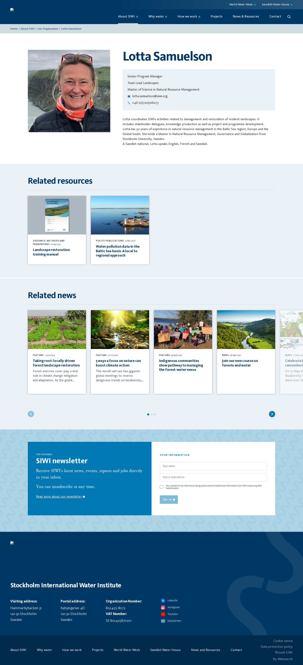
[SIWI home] (151, 545)
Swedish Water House (165, 650)
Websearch (285, 659)
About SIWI (27, 28)
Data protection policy (277, 647)
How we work (72, 650)
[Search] (289, 16)
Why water (44, 650)
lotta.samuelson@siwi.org (150, 96)
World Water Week (127, 650)
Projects (216, 16)
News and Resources (205, 650)
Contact (275, 16)
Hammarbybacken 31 (26, 608)
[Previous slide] (31, 414)
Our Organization (47, 28)
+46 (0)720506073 (145, 103)
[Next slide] (272, 414)
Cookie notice (283, 641)
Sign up (167, 499)
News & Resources (246, 16)
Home (14, 28)
